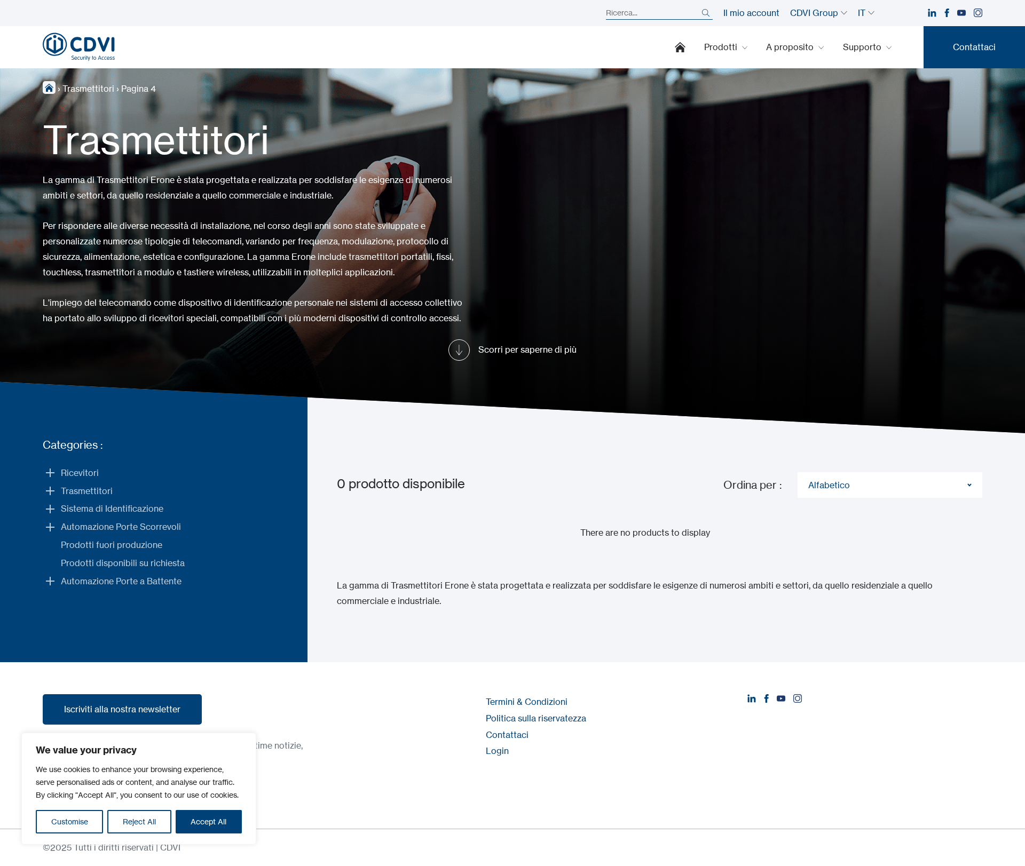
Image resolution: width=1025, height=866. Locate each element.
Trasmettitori (88, 88)
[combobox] (890, 485)
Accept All (208, 821)
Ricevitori (80, 472)
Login (497, 750)
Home (680, 47)
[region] (138, 789)
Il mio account (751, 12)
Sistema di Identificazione (112, 508)
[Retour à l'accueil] (79, 47)
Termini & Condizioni (526, 701)
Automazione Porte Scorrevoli (121, 526)
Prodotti (721, 47)
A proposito (791, 47)
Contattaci (507, 734)
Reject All (139, 821)
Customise (69, 821)
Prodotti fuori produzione (111, 544)
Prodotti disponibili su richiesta (123, 563)
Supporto (863, 47)
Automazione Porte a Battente (121, 581)
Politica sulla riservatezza (536, 718)
